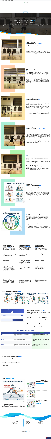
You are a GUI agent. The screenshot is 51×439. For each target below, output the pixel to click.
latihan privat (34, 51)
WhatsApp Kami (5, 365)
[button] (48, 437)
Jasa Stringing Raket (21, 9)
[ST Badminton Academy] (25, 3)
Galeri (46, 6)
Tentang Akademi (9, 6)
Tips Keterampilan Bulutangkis (39, 383)
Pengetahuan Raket (38, 403)
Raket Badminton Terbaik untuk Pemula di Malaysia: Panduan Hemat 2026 (42, 400)
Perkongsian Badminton (40, 6)
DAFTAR (25, 12)
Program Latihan (23, 6)
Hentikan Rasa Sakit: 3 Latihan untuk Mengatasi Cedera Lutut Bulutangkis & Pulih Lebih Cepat (42, 391)
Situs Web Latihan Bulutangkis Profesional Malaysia (7, 0)
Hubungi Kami (31, 9)
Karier (27, 9)
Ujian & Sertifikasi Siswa (31, 6)
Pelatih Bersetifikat (16, 6)
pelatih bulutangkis (40, 45)
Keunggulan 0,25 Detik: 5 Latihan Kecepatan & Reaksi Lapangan (42, 381)
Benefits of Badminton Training (7, 404)
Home (18, 22)
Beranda (4, 6)
